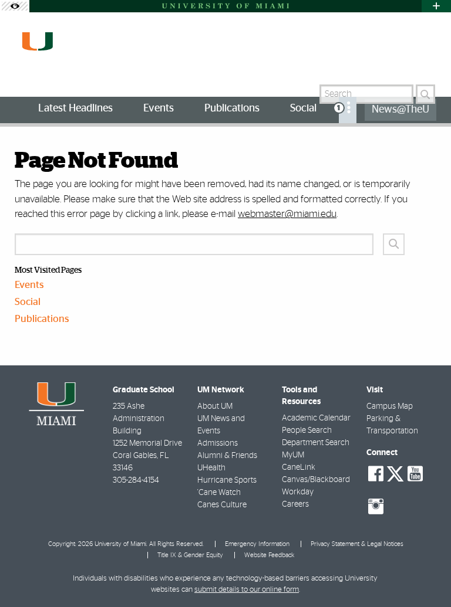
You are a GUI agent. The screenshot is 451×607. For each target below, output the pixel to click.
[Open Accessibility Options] (14, 6)
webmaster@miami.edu (287, 214)
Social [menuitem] (303, 108)
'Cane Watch (219, 493)
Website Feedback (269, 555)
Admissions (217, 443)
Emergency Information (257, 544)
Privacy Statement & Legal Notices (357, 544)
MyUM (293, 455)
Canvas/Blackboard (316, 480)
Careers (295, 504)
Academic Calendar (316, 418)
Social (28, 302)
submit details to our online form (246, 590)
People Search (307, 430)
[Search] (425, 94)
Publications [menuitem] (232, 108)
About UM (215, 406)
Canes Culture (222, 505)
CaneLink (298, 467)
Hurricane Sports (227, 480)
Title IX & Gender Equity (190, 555)
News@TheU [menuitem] (400, 109)
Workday (298, 492)
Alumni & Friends (227, 456)
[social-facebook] (375, 473)
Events (29, 285)
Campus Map (389, 406)
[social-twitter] (395, 472)
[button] (426, 574)
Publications (42, 319)
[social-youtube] (415, 473)
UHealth (211, 468)
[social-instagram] (375, 506)
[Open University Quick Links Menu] (436, 6)
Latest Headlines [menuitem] (75, 108)
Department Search (315, 443)
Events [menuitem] (158, 108)
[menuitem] (347, 110)
